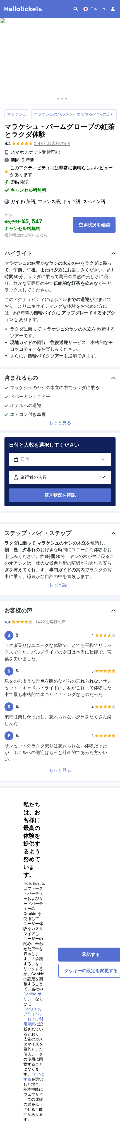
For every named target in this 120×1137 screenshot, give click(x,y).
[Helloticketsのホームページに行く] (24, 9)
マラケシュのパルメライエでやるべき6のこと (74, 114)
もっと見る (60, 422)
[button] (60, 253)
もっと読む (60, 584)
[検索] (76, 9)
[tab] (60, 253)
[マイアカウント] (113, 9)
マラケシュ (17, 114)
